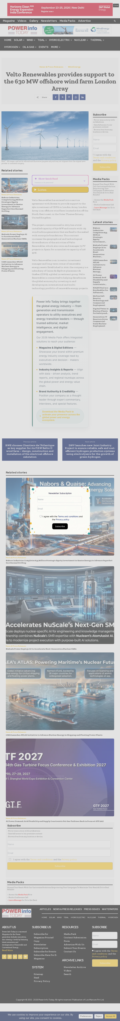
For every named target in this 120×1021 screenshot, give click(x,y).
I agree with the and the (62, 518)
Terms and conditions (68, 516)
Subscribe (60, 526)
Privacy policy (62, 519)
